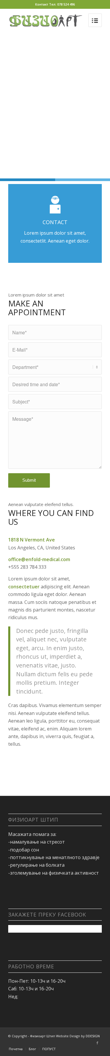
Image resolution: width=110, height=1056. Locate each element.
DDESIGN (93, 1036)
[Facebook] (97, 1042)
